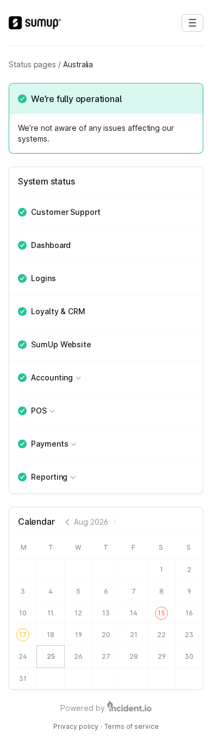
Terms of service (131, 726)
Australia (78, 64)
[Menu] (192, 22)
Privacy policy (75, 726)
